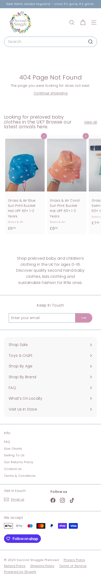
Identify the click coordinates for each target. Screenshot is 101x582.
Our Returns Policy (18, 462)
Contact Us (13, 469)
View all (90, 122)
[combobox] (50, 42)
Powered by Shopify (20, 572)
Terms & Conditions (19, 476)
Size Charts (13, 448)
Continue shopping (50, 93)
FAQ (7, 442)
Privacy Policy (74, 560)
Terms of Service (73, 566)
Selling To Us (14, 455)
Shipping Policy (42, 566)
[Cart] (82, 22)
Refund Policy (15, 566)
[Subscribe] (83, 318)
